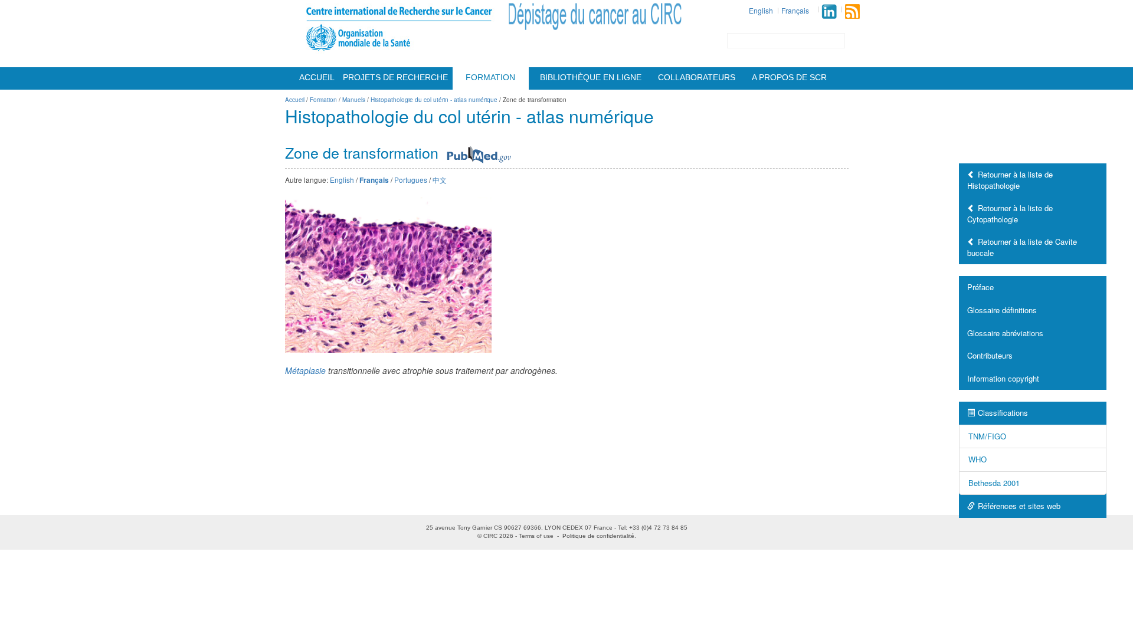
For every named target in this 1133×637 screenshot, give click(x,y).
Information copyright (1003, 378)
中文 (440, 180)
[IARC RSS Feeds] (852, 11)
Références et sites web (1019, 505)
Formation (490, 77)
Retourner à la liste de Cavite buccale (1022, 247)
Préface (980, 287)
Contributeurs (990, 355)
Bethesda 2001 (994, 482)
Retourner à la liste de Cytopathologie (1010, 213)
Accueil (317, 77)
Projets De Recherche (395, 77)
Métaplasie (305, 370)
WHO (977, 459)
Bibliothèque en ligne (590, 77)
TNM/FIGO (987, 436)
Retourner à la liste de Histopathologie (1010, 180)
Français (795, 10)
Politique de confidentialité (598, 536)
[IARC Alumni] (829, 11)
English (761, 10)
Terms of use (536, 536)
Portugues (410, 180)
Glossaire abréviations (1005, 333)
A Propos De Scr (789, 77)
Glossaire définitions (1002, 310)
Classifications (1003, 412)
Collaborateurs (696, 77)
